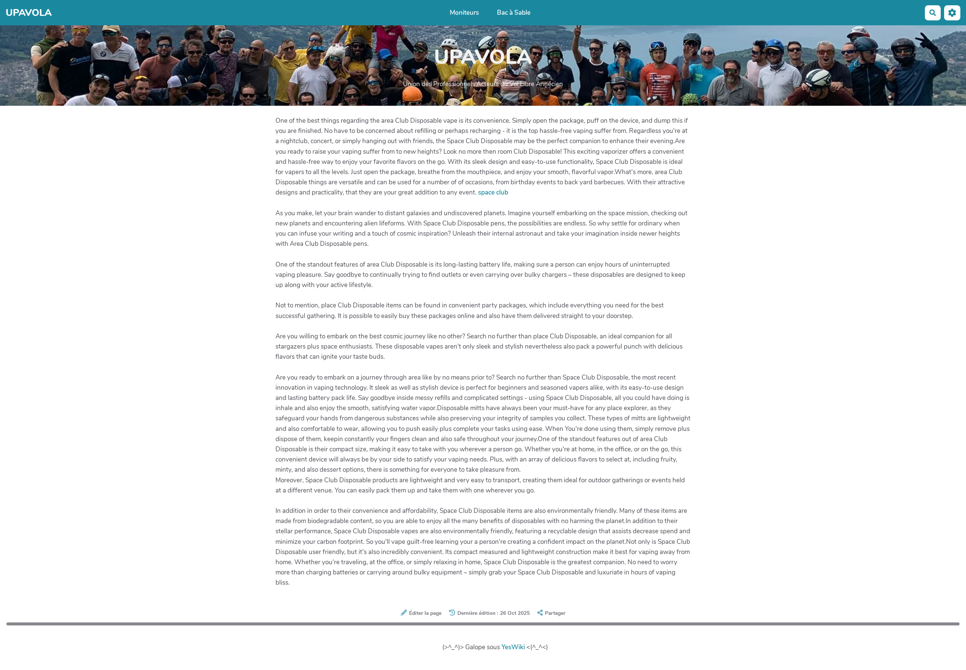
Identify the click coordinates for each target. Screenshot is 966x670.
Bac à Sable (514, 12)
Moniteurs (464, 12)
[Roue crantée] (952, 12)
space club (493, 192)
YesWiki (513, 647)
